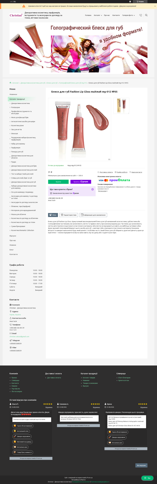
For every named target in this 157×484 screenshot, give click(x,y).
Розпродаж (15, 107)
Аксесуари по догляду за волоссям (24, 202)
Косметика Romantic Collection (22, 230)
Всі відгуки (141, 465)
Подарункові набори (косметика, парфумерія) (23, 139)
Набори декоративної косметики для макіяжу (23, 187)
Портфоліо (16, 389)
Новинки (13, 94)
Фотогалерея (17, 391)
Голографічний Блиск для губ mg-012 (73, 83)
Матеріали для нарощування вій (23, 210)
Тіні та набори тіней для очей (22, 174)
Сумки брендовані (18, 226)
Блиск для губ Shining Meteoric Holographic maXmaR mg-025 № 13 (126, 422)
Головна (88, 15)
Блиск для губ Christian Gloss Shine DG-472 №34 (124, 425)
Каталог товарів (89, 378)
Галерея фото (127, 15)
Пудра (13, 162)
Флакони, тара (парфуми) (20, 206)
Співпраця (15, 380)
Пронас (14, 378)
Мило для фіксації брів (19, 117)
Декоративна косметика (20, 103)
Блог (12, 250)
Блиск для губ (52, 83)
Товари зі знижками (90, 383)
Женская (14, 133)
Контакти (116, 15)
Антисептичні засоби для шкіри (23, 121)
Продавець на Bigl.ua (78, 479)
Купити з (77, 182)
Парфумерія (15, 148)
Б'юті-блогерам (124, 378)
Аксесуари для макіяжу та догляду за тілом (24, 197)
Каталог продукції (17, 99)
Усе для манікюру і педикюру (22, 192)
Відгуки (13, 236)
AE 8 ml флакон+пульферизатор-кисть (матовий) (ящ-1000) (124, 418)
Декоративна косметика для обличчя (22, 157)
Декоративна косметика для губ (33, 83)
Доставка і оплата (54, 378)
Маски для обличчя (18, 214)
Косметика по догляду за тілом (23, 222)
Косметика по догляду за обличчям (24, 218)
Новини (13, 245)
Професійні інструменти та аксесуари (21, 112)
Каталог (97, 15)
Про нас (107, 15)
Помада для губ (17, 152)
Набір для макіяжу (18, 144)
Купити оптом (123, 380)
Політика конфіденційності (100, 482)
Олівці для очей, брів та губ (21, 178)
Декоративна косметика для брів (24, 166)
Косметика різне (17, 125)
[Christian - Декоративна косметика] (16, 15)
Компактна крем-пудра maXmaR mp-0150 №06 (29, 419)
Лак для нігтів (16, 129)
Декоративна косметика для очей (24, 170)
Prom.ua (90, 477)
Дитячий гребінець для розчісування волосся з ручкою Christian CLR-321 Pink (77, 418)
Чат (149, 478)
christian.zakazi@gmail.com (19, 336)
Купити (58, 182)
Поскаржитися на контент (81, 482)
